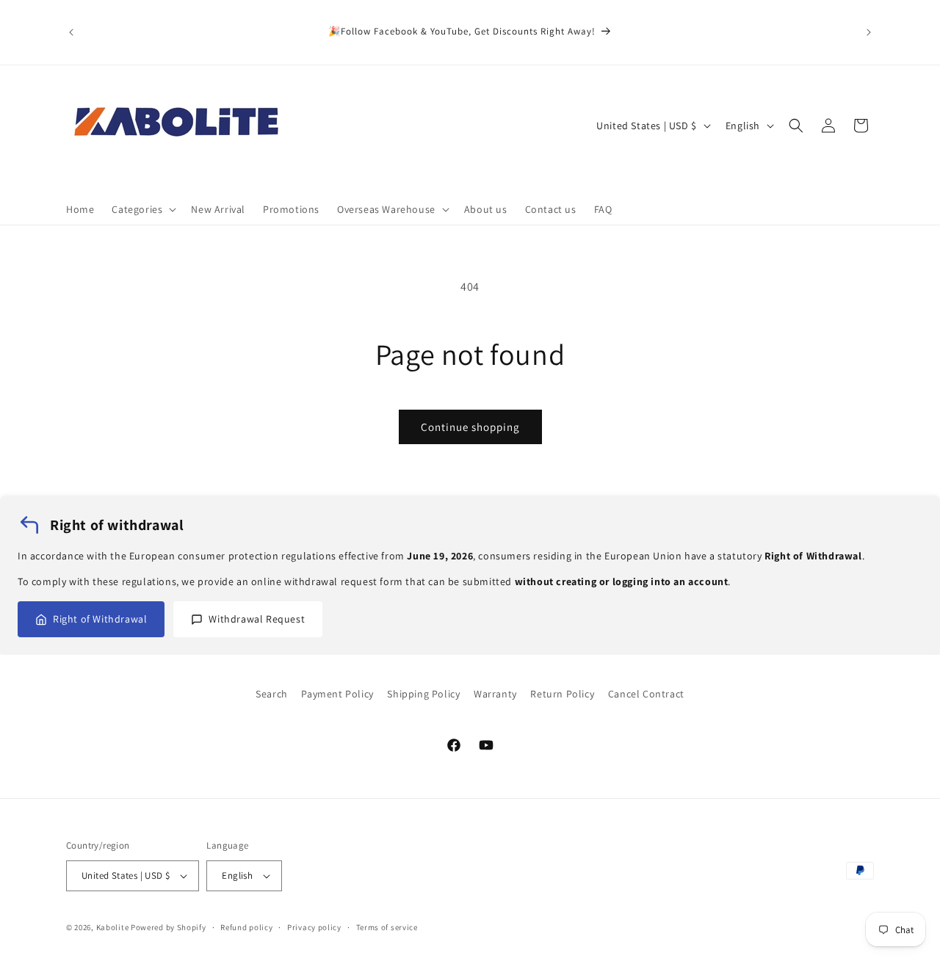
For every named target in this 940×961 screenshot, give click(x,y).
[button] (142, 209)
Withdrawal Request (257, 618)
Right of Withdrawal (100, 618)
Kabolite (112, 927)
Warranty (495, 693)
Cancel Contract (646, 693)
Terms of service (387, 927)
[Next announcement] (869, 32)
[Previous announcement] (71, 32)
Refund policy (246, 927)
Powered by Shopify (168, 927)
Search (272, 693)
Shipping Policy (423, 693)
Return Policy (562, 693)
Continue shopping (470, 427)
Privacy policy (314, 927)
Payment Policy (337, 693)
